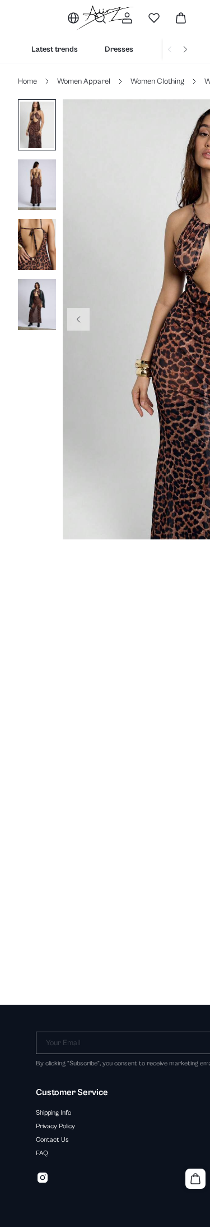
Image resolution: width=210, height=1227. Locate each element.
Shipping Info (53, 1112)
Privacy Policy (55, 1126)
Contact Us (52, 1139)
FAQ (42, 1153)
